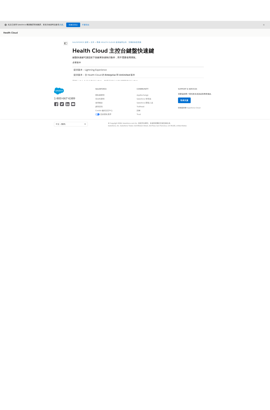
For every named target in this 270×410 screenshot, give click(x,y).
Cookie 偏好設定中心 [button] (104, 110)
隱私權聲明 (99, 95)
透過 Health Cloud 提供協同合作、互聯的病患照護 (119, 42)
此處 (61, 24)
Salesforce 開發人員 (145, 103)
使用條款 (99, 103)
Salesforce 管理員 (144, 99)
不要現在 (85, 25)
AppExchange (142, 95)
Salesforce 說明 (80, 42)
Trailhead (140, 106)
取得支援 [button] (184, 100)
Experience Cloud (193, 107)
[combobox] (71, 124)
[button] (71, 124)
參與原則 (99, 106)
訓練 (138, 110)
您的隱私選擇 (105, 114)
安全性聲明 (99, 99)
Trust (139, 114)
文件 (92, 42)
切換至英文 (73, 25)
